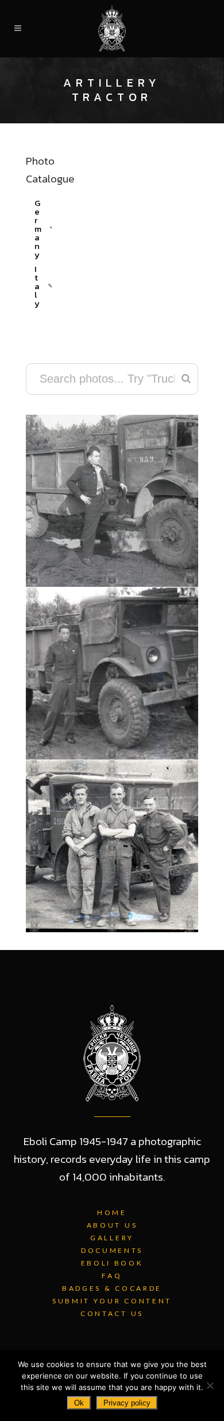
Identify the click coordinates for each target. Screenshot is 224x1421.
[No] (209, 1385)
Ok (79, 1403)
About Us (112, 1225)
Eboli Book (112, 1263)
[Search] (186, 379)
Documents (112, 1250)
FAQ (112, 1275)
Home (112, 1212)
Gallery (112, 1237)
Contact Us (112, 1313)
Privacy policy (126, 1403)
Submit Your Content (112, 1301)
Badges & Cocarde (112, 1288)
